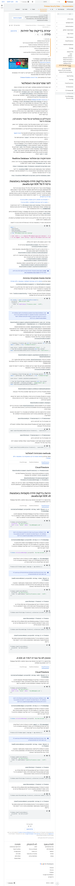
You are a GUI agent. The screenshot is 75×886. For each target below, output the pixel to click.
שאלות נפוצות (17, 858)
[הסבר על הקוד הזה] (45, 226)
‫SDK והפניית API (50, 849)
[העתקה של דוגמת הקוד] (49, 226)
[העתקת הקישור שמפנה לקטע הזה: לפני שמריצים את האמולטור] (19, 83)
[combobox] (42, 1)
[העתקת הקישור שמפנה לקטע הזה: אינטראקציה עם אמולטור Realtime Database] (10, 158)
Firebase (49, 25)
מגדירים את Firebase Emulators (28, 77)
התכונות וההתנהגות (45, 62)
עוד (59, 1)
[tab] (45, 462)
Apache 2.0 (51, 833)
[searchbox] (65, 14)
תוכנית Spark (17, 133)
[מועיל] (12, 25)
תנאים (52, 883)
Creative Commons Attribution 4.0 (26, 832)
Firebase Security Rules (52, 6)
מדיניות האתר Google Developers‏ (32, 833)
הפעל (33, 9)
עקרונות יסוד (61, 9)
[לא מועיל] (10, 25)
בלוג (17, 1)
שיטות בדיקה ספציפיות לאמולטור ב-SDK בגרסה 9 (34, 202)
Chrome (52, 870)
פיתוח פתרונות (43, 9)
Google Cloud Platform (48, 874)
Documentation (67, 6)
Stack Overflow (17, 849)
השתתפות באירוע (33, 856)
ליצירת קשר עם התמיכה (15, 846)
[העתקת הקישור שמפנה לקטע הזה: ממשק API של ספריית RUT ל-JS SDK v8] (14, 658)
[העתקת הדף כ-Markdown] (38, 34)
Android (52, 867)
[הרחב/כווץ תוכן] (44, 39)
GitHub (52, 856)
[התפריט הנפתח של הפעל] (30, 9)
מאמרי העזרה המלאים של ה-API (31, 272)
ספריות (52, 853)
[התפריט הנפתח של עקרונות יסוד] (56, 9)
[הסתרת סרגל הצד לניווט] (57, 883)
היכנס (3, 1)
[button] (66, 23)
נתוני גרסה (18, 853)
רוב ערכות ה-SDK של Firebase (39, 99)
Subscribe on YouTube (32, 853)
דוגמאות (17, 9)
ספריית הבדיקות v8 (45, 197)
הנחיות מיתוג (18, 856)
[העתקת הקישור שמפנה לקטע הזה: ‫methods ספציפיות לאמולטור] (23, 453)
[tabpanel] (30, 476)
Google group (17, 851)
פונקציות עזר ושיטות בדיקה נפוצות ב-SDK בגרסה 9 (34, 199)
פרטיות (47, 883)
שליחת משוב (13, 31)
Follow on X (34, 851)
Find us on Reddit (33, 849)
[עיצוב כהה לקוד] (47, 226)
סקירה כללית (70, 9)
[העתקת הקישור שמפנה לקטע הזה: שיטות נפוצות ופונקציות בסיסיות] (21, 278)
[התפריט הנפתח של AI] (50, 9)
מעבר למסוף (10, 1)
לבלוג (35, 846)
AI (52, 9)
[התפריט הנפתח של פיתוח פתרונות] (38, 9)
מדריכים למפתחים (49, 846)
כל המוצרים (51, 877)
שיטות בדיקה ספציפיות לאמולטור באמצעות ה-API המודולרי (26, 281)
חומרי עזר (24, 9)
